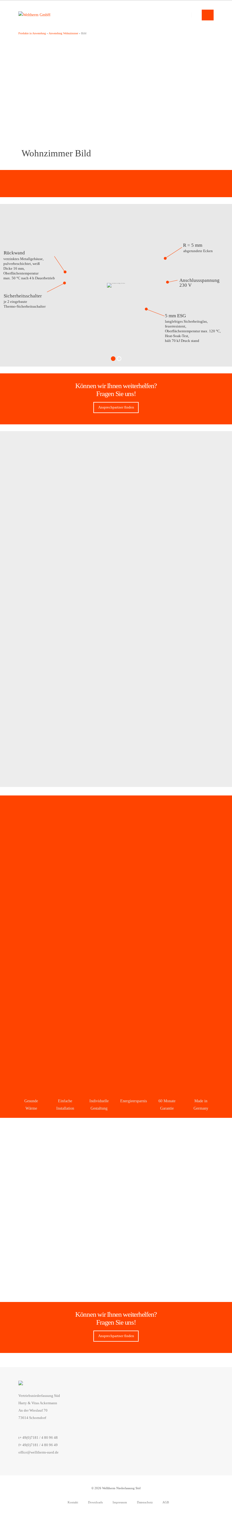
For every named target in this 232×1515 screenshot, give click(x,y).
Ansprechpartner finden (116, 407)
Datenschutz (144, 1502)
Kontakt (72, 1502)
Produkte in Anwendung (32, 33)
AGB (165, 1502)
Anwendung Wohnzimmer (63, 33)
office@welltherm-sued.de (38, 1452)
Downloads (95, 1502)
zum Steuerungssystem (116, 1186)
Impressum (119, 1502)
